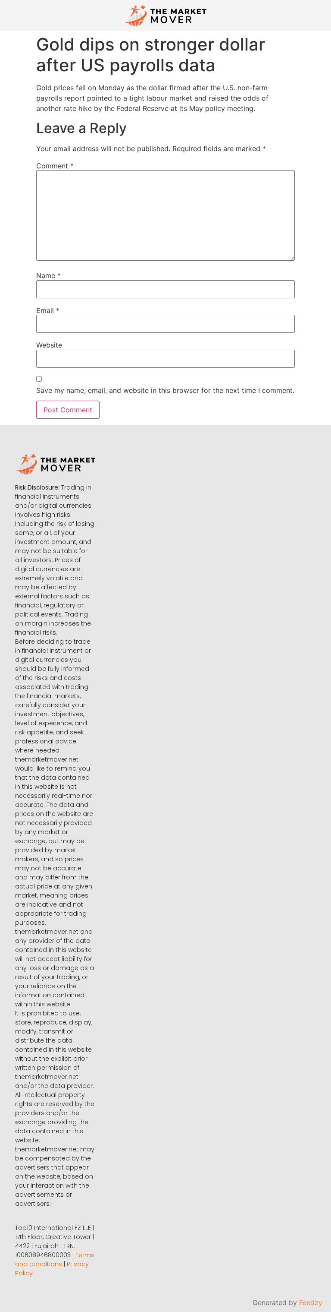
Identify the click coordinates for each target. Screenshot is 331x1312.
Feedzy (310, 1302)
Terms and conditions (54, 1259)
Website (49, 344)
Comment (55, 165)
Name (48, 275)
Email (47, 310)
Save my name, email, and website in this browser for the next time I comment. (165, 390)
